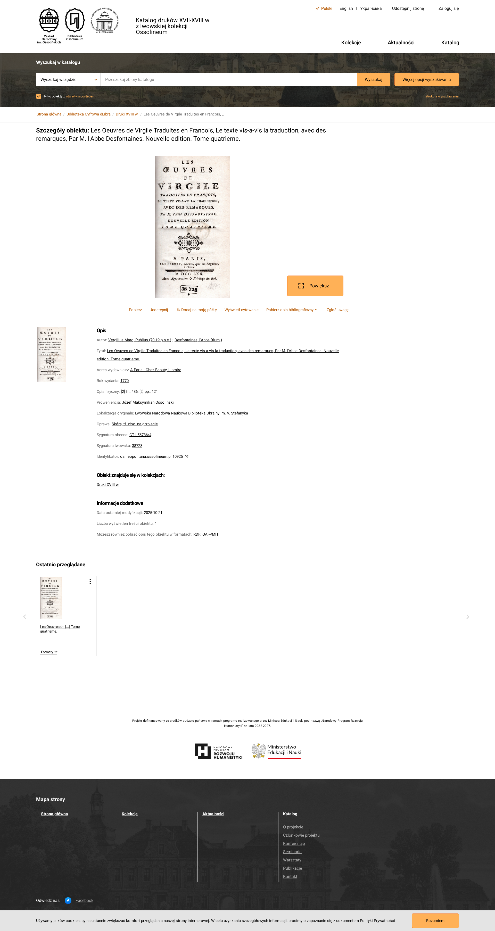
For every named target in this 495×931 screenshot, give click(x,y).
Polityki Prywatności (377, 920)
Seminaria (292, 851)
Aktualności (213, 813)
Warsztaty (292, 860)
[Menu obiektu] (90, 581)
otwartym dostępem (80, 96)
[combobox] (229, 79)
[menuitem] (196, 309)
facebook (84, 901)
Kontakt (290, 876)
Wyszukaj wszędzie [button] (58, 79)
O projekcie (293, 827)
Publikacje (292, 868)
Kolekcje (130, 813)
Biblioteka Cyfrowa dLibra (89, 114)
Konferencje (294, 843)
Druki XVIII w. (127, 114)
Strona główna (49, 114)
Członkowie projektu (301, 835)
